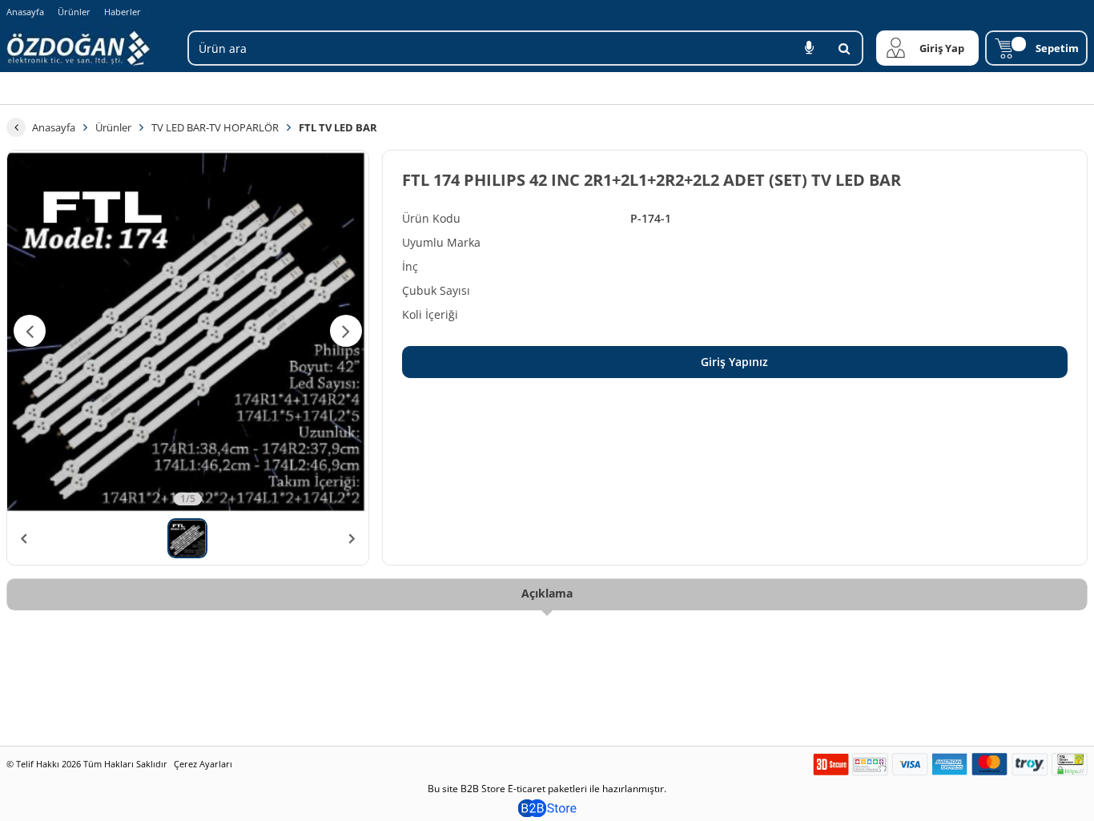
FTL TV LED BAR (338, 127)
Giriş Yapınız (734, 361)
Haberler (122, 12)
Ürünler (74, 12)
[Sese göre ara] (809, 48)
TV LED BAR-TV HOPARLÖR (215, 127)
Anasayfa (25, 12)
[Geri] (16, 127)
